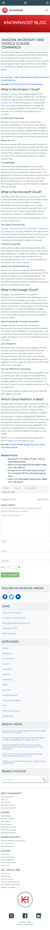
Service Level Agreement (10, 882)
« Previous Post (8, 499)
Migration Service (7, 846)
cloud (17, 488)
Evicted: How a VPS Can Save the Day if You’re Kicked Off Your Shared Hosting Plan (27, 473)
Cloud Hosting (6, 824)
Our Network (6, 802)
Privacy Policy (6, 876)
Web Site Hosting (10, 711)
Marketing (7, 680)
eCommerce (8, 659)
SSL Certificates (7, 843)
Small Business (10, 695)
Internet (6, 674)
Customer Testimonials (14, 618)
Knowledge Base (7, 860)
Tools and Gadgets (11, 700)
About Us (4, 800)
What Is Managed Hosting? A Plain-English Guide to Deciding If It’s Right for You (23, 739)
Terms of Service (7, 879)
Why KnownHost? (7, 797)
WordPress (7, 716)
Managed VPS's (10, 628)
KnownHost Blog (7, 857)
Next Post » (43, 499)
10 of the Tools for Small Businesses (26, 84)
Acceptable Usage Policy (10, 884)
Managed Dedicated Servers (16, 623)
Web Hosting (8, 634)
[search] (44, 779)
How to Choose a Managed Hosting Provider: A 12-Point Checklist (24, 732)
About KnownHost (11, 613)
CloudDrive (6, 103)
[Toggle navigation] (46, 10)
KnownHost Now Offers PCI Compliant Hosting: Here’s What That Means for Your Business (23, 747)
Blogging (7, 653)
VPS (4, 706)
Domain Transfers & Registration (13, 841)
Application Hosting (8, 832)
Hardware (7, 669)
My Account (5, 865)
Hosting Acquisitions (8, 808)
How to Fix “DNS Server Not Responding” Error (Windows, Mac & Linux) (22, 755)
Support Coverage (8, 887)
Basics (6, 488)
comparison (31, 488)
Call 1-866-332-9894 (10, 870)
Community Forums (8, 862)
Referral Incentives (8, 805)
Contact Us (5, 854)
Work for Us (5, 873)
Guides (5, 664)
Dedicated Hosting (8, 827)
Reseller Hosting (7, 819)
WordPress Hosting (8, 830)
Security (6, 690)
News (5, 685)
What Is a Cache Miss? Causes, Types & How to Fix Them (23, 762)
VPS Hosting (5, 821)
